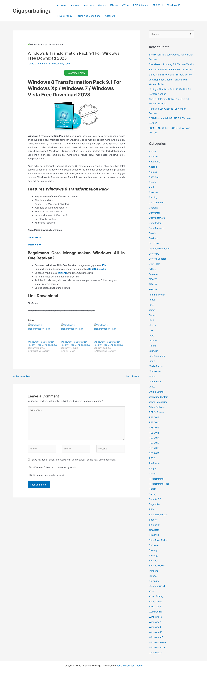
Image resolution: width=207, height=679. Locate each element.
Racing (152, 494)
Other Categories (158, 401)
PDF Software (140, 5)
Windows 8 (155, 627)
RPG (151, 509)
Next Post (133, 376)
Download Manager (159, 248)
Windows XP (155, 652)
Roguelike (154, 504)
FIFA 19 (153, 289)
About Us (110, 15)
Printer (152, 473)
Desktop (153, 238)
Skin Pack (54, 63)
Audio (152, 187)
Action (152, 151)
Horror (152, 325)
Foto (151, 304)
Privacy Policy (64, 15)
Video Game (155, 601)
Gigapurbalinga (32, 10)
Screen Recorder (158, 514)
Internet (153, 340)
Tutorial (153, 575)
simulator (154, 529)
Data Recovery (157, 228)
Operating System (158, 396)
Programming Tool (159, 483)
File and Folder (157, 294)
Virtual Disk (155, 606)
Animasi (153, 171)
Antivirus (89, 5)
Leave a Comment (37, 63)
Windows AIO (156, 637)
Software (154, 545)
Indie (151, 335)
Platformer (154, 463)
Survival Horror (157, 565)
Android (75, 5)
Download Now (76, 72)
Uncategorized (157, 586)
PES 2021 (158, 5)
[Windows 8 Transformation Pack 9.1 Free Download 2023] (43, 331)
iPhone (114, 5)
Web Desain (155, 611)
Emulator (154, 274)
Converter (154, 212)
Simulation (154, 524)
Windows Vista (157, 647)
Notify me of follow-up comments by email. (53, 467)
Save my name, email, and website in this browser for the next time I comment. (74, 459)
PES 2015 (154, 427)
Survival (153, 560)
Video (152, 591)
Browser (153, 192)
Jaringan (153, 350)
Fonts (152, 299)
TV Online (154, 581)
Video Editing (156, 596)
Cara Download (157, 202)
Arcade (153, 182)
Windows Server (158, 642)
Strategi (153, 550)
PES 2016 (154, 432)
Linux (152, 361)
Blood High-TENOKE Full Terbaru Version (171, 74)
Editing (152, 269)
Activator (62, 5)
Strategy (153, 555)
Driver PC (154, 253)
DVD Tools (154, 263)
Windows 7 (155, 622)
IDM (151, 330)
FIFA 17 (153, 279)
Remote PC (155, 499)
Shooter (153, 519)
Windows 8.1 (155, 632)
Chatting (153, 207)
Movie (152, 376)
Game (152, 310)
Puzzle (152, 488)
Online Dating (156, 391)
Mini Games (155, 371)
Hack (151, 320)
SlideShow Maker (158, 540)
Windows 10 (173, 5)
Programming (156, 478)
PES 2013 (154, 417)
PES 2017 (154, 437)
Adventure (154, 161)
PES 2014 (154, 422)
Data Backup (155, 223)
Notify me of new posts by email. (47, 475)
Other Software (157, 407)
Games (102, 5)
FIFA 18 (153, 284)
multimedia (155, 381)
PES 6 (152, 458)
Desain (152, 233)
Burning (153, 197)
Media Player (156, 366)
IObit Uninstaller (97, 269)
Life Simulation (157, 356)
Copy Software (157, 217)
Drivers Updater (157, 258)
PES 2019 (154, 448)
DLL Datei (154, 243)
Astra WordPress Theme (129, 665)
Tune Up (153, 570)
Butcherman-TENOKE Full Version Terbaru (171, 69)
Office (125, 5)
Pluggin (153, 468)
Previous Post (22, 376)
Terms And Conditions (88, 15)
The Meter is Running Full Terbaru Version (171, 64)
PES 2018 (154, 442)
